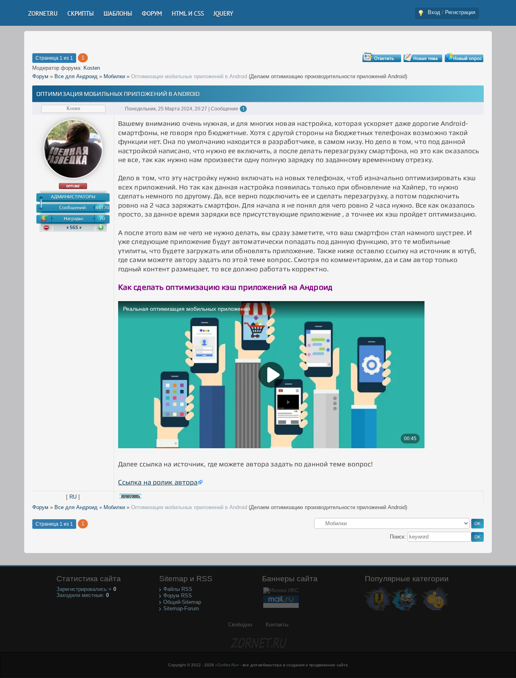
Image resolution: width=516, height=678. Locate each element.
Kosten (91, 68)
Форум (40, 76)
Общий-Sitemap (182, 602)
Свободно (240, 625)
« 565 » (74, 227)
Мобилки (114, 76)
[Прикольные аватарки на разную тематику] (435, 610)
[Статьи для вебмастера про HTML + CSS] (404, 610)
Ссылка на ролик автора (158, 482)
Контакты (277, 625)
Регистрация (460, 12)
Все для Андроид (76, 76)
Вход (434, 12)
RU (73, 497)
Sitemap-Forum (181, 608)
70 (102, 218)
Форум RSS (177, 596)
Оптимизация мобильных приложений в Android (189, 76)
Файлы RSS (177, 589)
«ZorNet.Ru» (227, 665)
